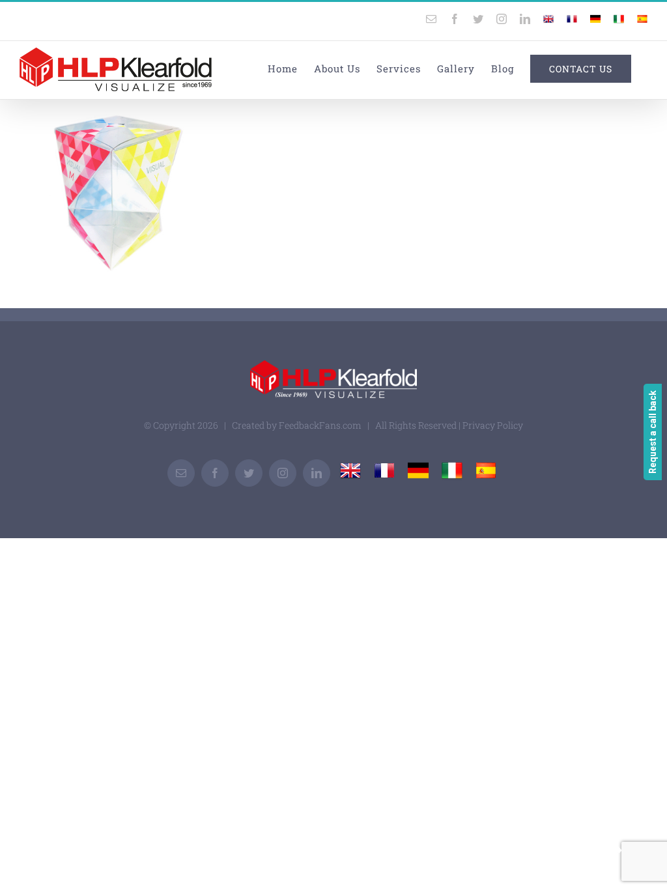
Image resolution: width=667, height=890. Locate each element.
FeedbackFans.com (320, 425)
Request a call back (652, 432)
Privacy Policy (492, 425)
